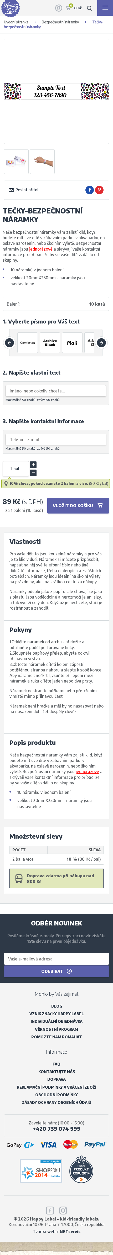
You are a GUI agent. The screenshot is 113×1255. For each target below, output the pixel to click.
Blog (56, 1006)
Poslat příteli (26, 189)
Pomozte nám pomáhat (56, 1037)
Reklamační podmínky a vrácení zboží (56, 1087)
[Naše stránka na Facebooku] (50, 1209)
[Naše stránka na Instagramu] (63, 1209)
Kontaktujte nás (56, 1071)
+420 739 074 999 (56, 1128)
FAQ (56, 1064)
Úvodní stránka (16, 22)
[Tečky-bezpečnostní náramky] (16, 161)
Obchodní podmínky (56, 1095)
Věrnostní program (56, 1029)
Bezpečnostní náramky (60, 22)
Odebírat (52, 971)
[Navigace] (105, 8)
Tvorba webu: (56, 1231)
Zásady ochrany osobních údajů (56, 1102)
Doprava (56, 1079)
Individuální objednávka (57, 1021)
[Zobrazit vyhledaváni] (89, 8)
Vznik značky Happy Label (56, 1014)
